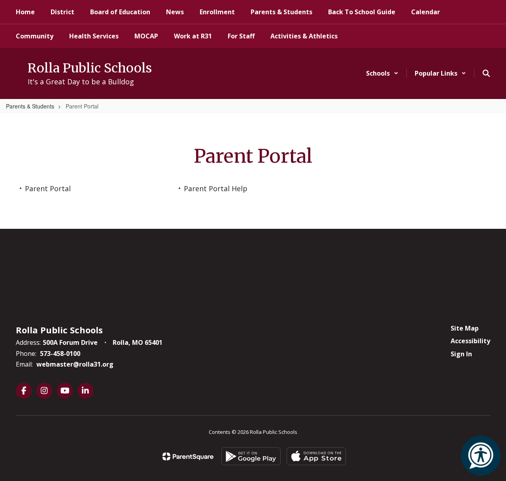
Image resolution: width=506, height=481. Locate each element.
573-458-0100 (60, 353)
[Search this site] (486, 73)
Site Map (465, 328)
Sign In (461, 354)
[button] (382, 73)
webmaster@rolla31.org (74, 364)
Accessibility (470, 341)
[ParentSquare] (187, 456)
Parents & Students (30, 106)
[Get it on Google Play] (251, 456)
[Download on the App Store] (316, 456)
